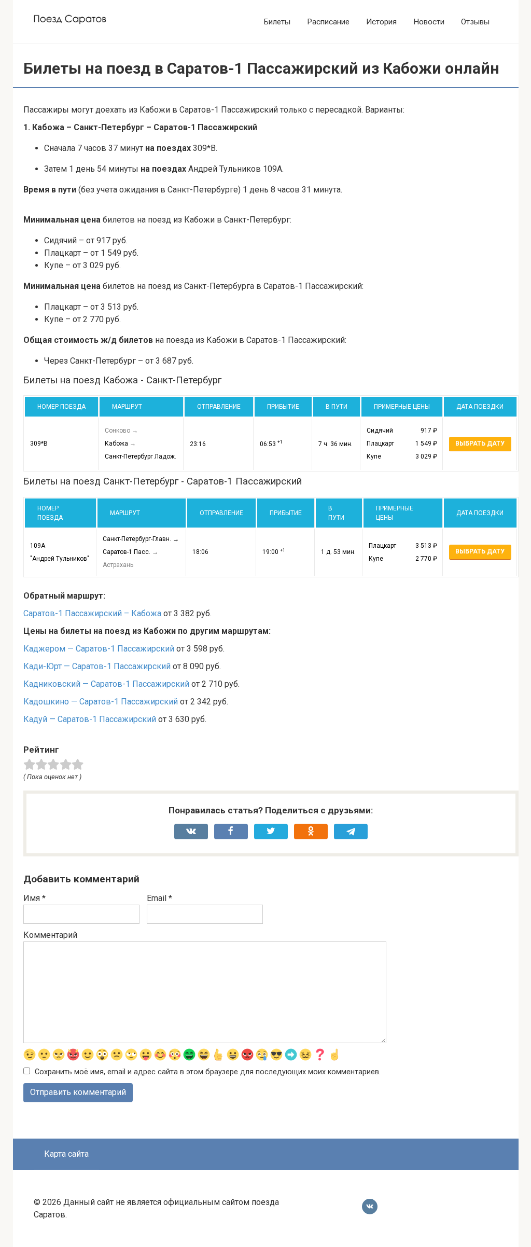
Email (159, 898)
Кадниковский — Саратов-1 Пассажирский (106, 684)
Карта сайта (66, 1154)
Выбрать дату (480, 443)
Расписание (328, 21)
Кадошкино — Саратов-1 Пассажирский (100, 701)
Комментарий (50, 935)
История (381, 21)
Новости (428, 21)
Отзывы (475, 21)
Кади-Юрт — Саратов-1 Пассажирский (97, 666)
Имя (34, 898)
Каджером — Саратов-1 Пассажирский (98, 649)
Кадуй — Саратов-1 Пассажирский (89, 719)
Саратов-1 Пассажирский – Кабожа (92, 613)
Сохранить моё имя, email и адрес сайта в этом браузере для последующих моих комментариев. (208, 1072)
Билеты (277, 21)
